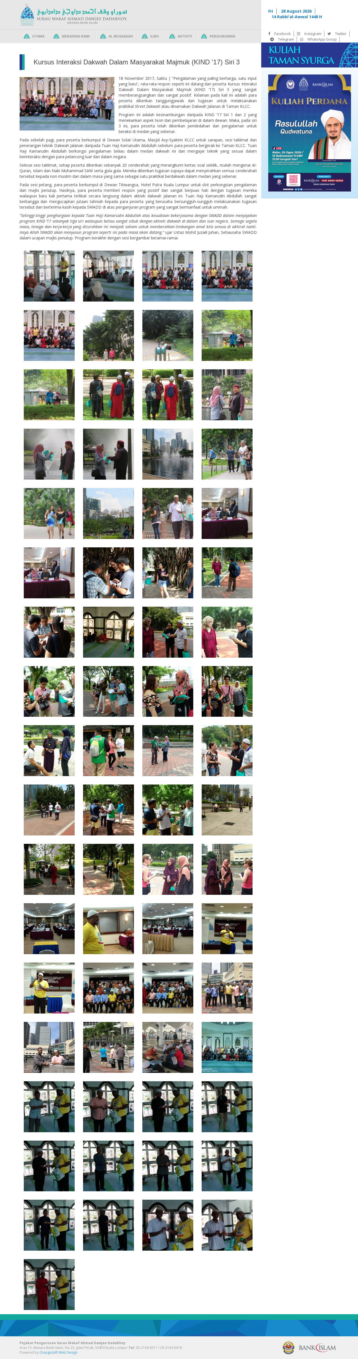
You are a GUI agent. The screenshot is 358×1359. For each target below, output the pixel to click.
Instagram (312, 33)
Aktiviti (185, 36)
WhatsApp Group (322, 39)
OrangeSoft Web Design (58, 1352)
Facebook (282, 33)
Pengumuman (222, 36)
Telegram (286, 39)
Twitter (341, 33)
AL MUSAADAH (121, 36)
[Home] (74, 14)
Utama (38, 36)
